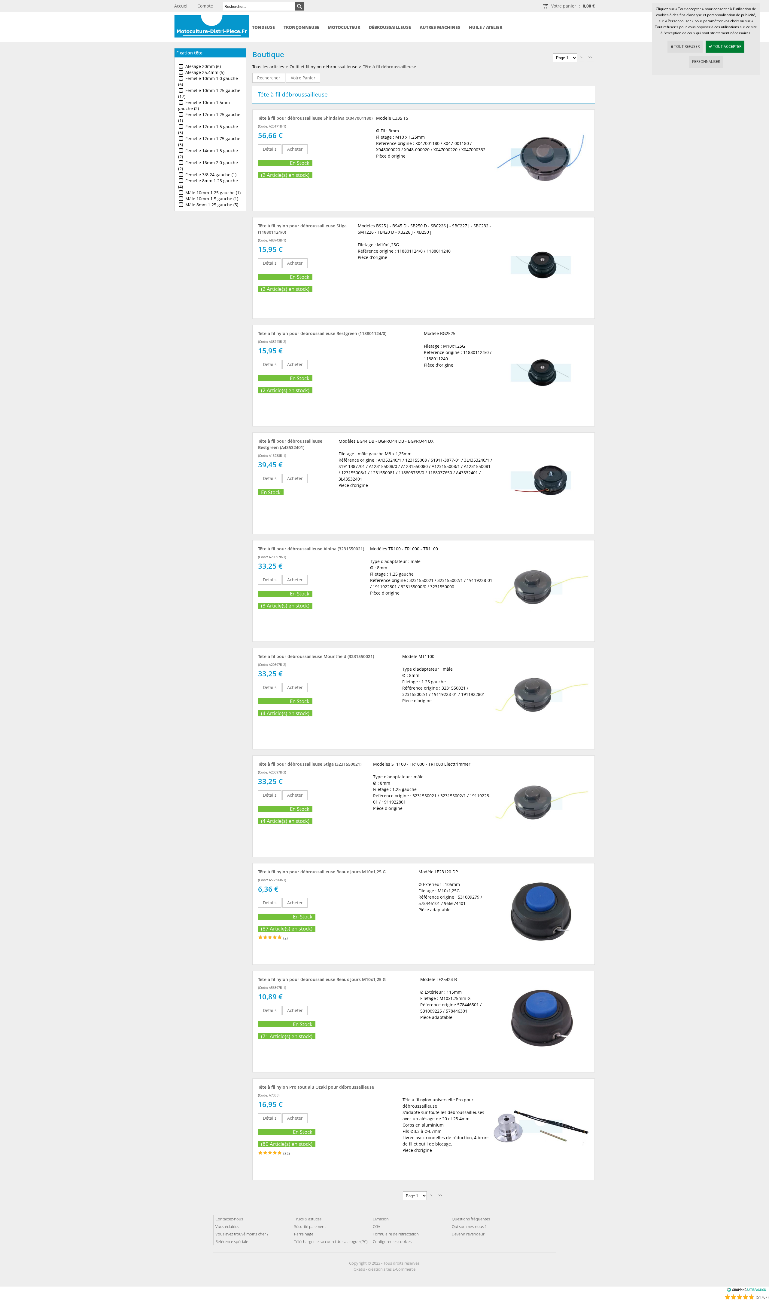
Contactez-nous (229, 1219)
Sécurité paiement (310, 1226)
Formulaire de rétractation (396, 1234)
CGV (376, 1226)
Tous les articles (268, 66)
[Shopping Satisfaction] (746, 1290)
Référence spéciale (231, 1241)
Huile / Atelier (485, 27)
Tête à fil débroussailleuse (389, 66)
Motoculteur (344, 27)
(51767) (762, 1297)
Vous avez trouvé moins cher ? (241, 1234)
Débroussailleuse (390, 27)
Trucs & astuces (307, 1219)
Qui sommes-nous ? (469, 1226)
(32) (286, 1153)
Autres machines (440, 27)
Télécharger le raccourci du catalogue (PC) (331, 1241)
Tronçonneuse (301, 27)
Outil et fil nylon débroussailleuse (323, 66)
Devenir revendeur (468, 1234)
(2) (285, 938)
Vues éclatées (227, 1226)
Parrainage (303, 1234)
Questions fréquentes (471, 1219)
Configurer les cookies (392, 1241)
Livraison (381, 1219)
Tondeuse (263, 27)
